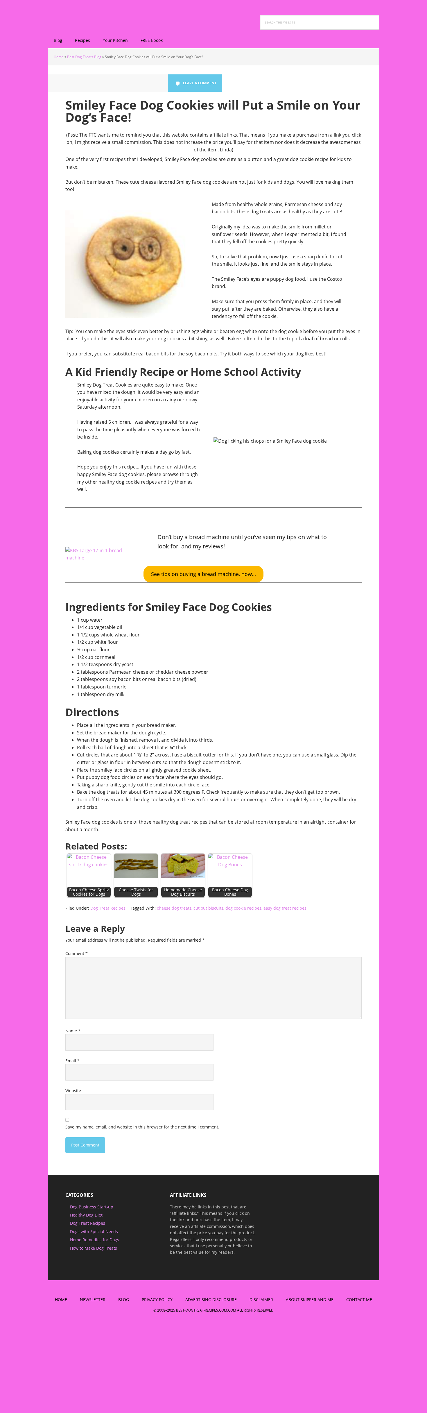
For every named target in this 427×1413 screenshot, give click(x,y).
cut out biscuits (208, 908)
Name (72, 1030)
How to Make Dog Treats (93, 1248)
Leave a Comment (199, 83)
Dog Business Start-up (91, 1207)
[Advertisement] (49, 1367)
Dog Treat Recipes (107, 908)
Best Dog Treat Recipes (85, 14)
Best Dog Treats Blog (84, 56)
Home (59, 56)
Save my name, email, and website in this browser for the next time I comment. (142, 1127)
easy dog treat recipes (284, 908)
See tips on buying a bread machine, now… (203, 573)
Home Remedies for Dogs (94, 1239)
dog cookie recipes (243, 908)
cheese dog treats (174, 908)
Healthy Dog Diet (86, 1215)
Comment (76, 953)
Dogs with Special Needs (94, 1231)
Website (73, 1090)
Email (72, 1060)
